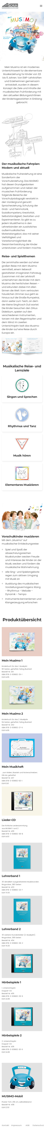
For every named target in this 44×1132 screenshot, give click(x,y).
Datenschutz (38, 1125)
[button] (41, 6)
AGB (27, 1125)
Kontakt (5, 1125)
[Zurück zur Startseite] (10, 6)
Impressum (16, 1125)
